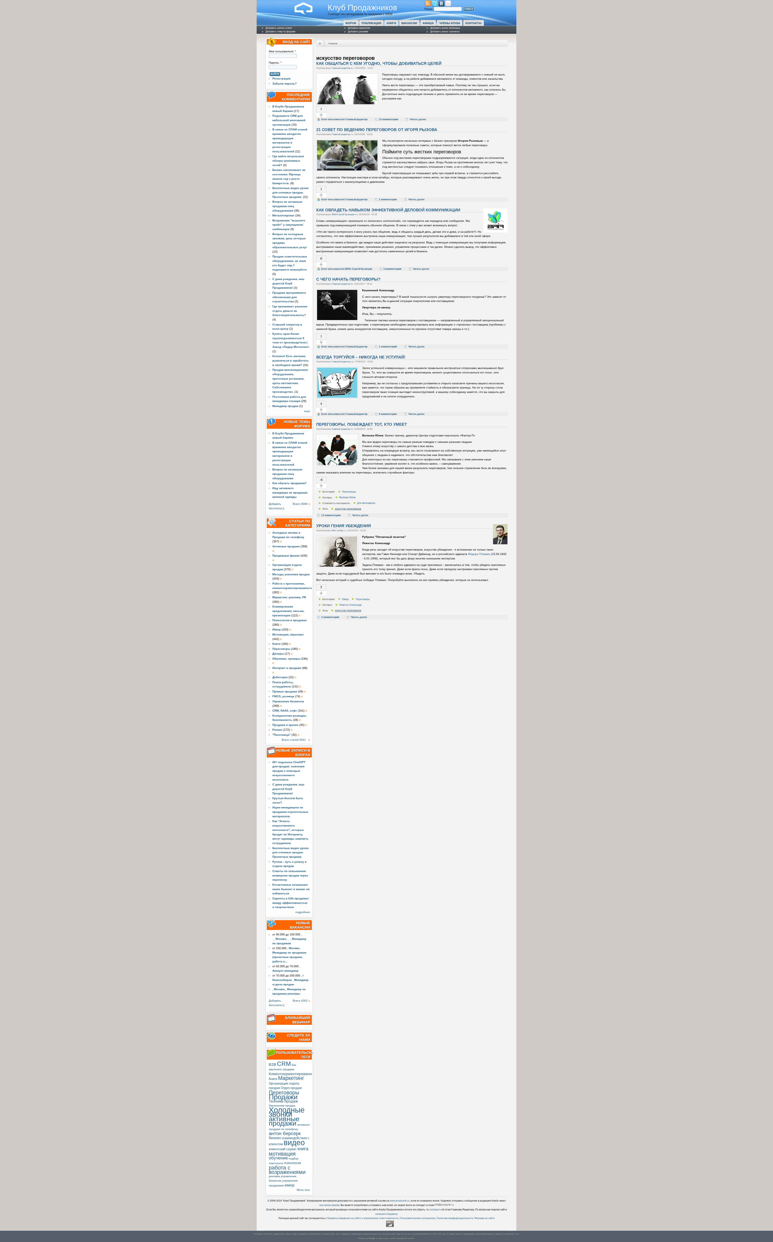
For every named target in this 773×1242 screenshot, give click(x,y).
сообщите (435, 1209)
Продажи (283, 1097)
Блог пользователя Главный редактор (344, 119)
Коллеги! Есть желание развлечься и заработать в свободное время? (290, 361)
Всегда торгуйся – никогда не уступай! (360, 357)
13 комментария (331, 515)
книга (303, 1148)
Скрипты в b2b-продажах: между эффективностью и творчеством (290, 903)
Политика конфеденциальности (455, 1218)
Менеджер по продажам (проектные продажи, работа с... (289, 957)
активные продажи (284, 1121)
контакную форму (329, 1205)
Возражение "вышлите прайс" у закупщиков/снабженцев (288, 225)
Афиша (428, 23)
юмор (290, 1185)
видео (294, 1142)
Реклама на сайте (484, 1218)
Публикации (371, 23)
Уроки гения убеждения (343, 526)
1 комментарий (388, 346)
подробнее (302, 912)
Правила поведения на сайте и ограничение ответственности (362, 1218)
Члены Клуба (449, 23)
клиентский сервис (283, 1149)
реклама (274, 1176)
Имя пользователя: (282, 51)
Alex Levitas (338, 530)
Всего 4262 (300, 1000)
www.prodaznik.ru (399, 1200)
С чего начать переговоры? (348, 279)
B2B (272, 1064)
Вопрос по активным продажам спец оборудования (287, 206)
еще (307, 411)
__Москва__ (280, 938)
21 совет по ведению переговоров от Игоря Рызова (376, 129)
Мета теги (303, 1189)
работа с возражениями (287, 1170)
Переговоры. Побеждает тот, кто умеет (361, 424)
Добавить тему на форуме (281, 31)
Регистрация (281, 78)
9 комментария (388, 414)
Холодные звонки (287, 1112)
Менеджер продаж (285, 406)
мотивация (282, 1154)
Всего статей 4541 (294, 739)
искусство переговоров (348, 508)
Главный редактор (341, 68)
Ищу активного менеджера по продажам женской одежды (289, 493)
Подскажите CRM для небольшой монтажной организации (288, 120)
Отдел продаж (291, 1088)
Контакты (473, 23)
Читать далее (418, 119)
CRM (284, 1063)
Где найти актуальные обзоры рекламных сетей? (288, 161)
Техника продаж (283, 1101)
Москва (294, 948)
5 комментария (392, 269)
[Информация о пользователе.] (495, 231)
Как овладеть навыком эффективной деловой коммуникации (388, 210)
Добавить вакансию (359, 28)
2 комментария (388, 199)
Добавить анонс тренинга (445, 31)
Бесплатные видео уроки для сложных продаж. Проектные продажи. (290, 192)
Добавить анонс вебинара (445, 28)
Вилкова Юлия (347, 497)
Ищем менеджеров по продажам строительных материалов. (290, 812)
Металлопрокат (283, 215)
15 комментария (388, 119)
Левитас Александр (350, 604)
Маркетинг (291, 1078)
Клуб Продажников (362, 7)
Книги (391, 23)
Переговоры (284, 1092)
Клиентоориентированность (294, 1074)
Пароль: (275, 62)
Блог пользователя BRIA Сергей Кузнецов (346, 269)
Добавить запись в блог (279, 28)
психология (292, 1163)
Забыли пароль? (284, 83)
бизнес (275, 1138)
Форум (350, 23)
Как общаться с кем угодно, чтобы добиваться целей (378, 63)
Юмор (345, 599)
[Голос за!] (321, 115)
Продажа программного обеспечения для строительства (289, 297)
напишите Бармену (386, 1214)
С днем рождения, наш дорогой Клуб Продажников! (288, 283)
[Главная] (306, 13)
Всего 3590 (300, 503)
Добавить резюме (358, 31)
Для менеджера (366, 503)
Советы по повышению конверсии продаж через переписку (290, 875)
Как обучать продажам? (289, 483)
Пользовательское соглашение (417, 1218)
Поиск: (429, 8)
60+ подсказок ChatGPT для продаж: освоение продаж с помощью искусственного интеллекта (289, 771)
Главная (333, 43)
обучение (278, 1157)
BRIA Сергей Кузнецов (343, 214)
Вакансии (409, 23)
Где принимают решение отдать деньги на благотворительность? (289, 311)
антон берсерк (285, 1133)
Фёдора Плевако (479, 554)
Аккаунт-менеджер (285, 970)
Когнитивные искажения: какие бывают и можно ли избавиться (291, 889)
